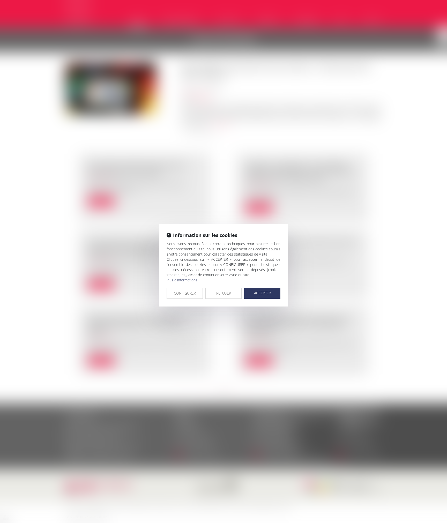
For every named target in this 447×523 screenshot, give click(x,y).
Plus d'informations (182, 280)
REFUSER (223, 293)
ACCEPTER (262, 292)
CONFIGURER (185, 293)
